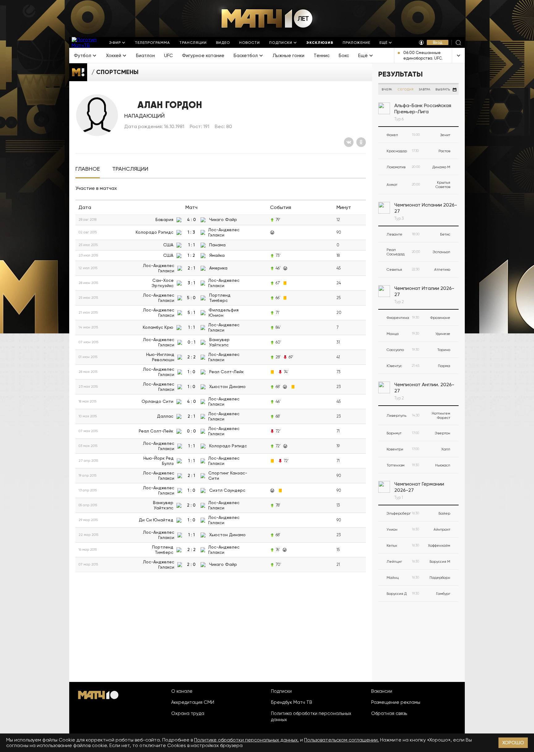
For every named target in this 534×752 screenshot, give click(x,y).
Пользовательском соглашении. (341, 740)
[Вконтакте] (349, 142)
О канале (182, 691)
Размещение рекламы (395, 702)
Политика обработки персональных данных (311, 716)
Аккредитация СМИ (192, 702)
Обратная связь (389, 713)
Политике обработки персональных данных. (246, 740)
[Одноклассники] (361, 142)
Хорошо (513, 743)
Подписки (281, 691)
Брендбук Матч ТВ (291, 702)
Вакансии (381, 691)
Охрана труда (187, 713)
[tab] (87, 169)
